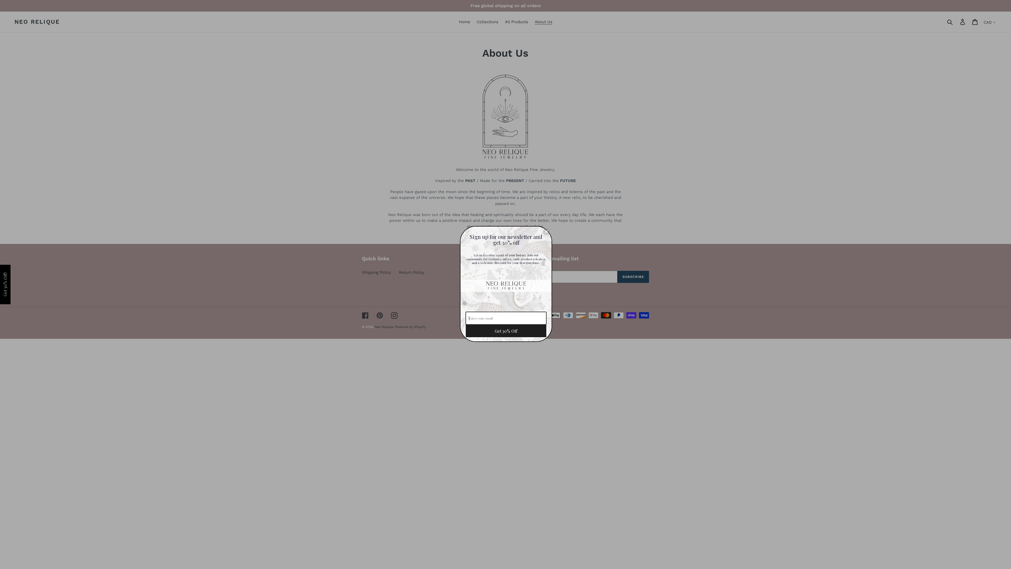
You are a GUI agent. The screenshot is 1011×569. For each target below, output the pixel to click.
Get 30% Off (506, 331)
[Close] (546, 232)
